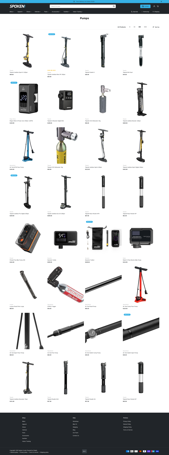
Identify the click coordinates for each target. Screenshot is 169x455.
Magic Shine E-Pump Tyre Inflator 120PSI (21, 121)
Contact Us (76, 435)
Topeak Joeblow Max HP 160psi (56, 74)
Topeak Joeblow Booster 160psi (132, 121)
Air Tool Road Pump (90, 306)
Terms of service (33, 452)
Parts (46, 11)
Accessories (55, 11)
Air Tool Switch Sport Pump (130, 353)
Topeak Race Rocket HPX (92, 213)
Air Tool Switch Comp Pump (93, 353)
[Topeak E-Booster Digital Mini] (65, 99)
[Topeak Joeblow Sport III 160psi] (28, 50)
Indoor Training (77, 11)
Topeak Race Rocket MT (130, 399)
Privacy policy (23, 452)
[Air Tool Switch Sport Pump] (141, 331)
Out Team (75, 432)
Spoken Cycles (22, 450)
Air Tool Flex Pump (52, 353)
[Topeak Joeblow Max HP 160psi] (65, 50)
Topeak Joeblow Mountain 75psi (19, 399)
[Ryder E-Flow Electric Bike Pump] (141, 238)
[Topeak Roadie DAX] (65, 377)
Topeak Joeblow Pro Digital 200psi (19, 213)
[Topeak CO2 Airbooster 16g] (65, 145)
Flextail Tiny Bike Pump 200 (17, 260)
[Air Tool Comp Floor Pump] (141, 284)
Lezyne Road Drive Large (17, 306)
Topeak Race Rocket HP (129, 213)
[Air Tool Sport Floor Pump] (28, 331)
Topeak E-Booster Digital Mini (55, 121)
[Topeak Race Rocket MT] (141, 377)
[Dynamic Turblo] (65, 238)
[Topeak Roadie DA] (103, 377)
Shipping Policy (127, 427)
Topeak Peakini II (90, 72)
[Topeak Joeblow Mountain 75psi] (28, 377)
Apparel (20, 11)
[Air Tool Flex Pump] (65, 331)
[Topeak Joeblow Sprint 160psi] (103, 145)
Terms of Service (128, 430)
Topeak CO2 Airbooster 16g (55, 167)
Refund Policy (127, 424)
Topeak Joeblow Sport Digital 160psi (133, 167)
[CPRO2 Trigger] (65, 284)
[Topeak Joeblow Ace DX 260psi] (65, 192)
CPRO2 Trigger (51, 306)
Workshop (75, 421)
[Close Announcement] (161, 1)
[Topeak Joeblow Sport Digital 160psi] (141, 145)
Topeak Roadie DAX (53, 399)
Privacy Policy (127, 421)
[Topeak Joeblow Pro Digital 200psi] (28, 192)
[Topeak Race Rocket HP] (141, 192)
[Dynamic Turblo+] (103, 238)
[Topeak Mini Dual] (141, 50)
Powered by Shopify (32, 450)
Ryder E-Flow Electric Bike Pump (132, 260)
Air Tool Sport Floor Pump (17, 353)
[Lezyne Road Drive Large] (28, 284)
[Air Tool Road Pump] (103, 284)
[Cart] (157, 6)
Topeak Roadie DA (90, 399)
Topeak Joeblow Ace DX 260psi (56, 213)
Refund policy (14, 452)
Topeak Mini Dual (127, 72)
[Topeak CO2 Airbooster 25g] (103, 99)
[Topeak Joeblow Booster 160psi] (141, 99)
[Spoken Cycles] (18, 6)
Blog (74, 430)
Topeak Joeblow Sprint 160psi (93, 167)
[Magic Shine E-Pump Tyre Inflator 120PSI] (28, 99)
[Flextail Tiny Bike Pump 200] (28, 238)
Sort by (157, 27)
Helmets (37, 11)
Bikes (11, 11)
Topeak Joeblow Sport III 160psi (18, 72)
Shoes (28, 11)
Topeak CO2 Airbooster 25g (93, 121)
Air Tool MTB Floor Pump (17, 167)
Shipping (75, 427)
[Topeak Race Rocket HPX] (103, 192)
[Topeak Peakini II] (103, 50)
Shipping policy (44, 452)
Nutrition (66, 11)
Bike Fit (75, 424)
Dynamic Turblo (51, 260)
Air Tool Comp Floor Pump (130, 306)
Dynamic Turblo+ (90, 260)
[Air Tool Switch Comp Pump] (103, 331)
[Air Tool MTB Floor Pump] (28, 145)
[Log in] (154, 6)
